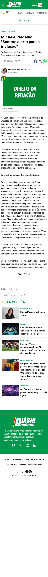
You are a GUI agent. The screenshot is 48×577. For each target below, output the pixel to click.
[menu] (3, 4)
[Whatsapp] (34, 445)
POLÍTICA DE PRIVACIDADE (16, 464)
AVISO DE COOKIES (35, 464)
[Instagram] (27, 445)
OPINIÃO (5, 295)
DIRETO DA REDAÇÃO (18, 295)
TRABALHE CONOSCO (21, 460)
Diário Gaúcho (24, 274)
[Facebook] (13, 445)
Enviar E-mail (12, 72)
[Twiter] (20, 445)
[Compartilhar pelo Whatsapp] (45, 61)
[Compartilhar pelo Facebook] (36, 61)
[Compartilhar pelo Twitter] (40, 61)
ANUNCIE (7, 460)
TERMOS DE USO (37, 460)
